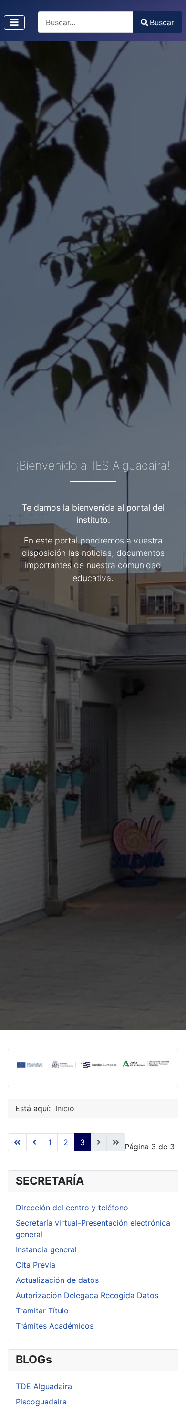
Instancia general (46, 1249)
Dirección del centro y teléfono (72, 1207)
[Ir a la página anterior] (34, 1142)
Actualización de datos (57, 1280)
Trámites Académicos (54, 1326)
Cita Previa (35, 1265)
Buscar (162, 22)
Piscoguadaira (41, 1401)
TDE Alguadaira (44, 1386)
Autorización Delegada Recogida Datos (87, 1295)
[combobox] (85, 22)
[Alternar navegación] (14, 22)
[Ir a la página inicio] (17, 1142)
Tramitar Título (42, 1310)
